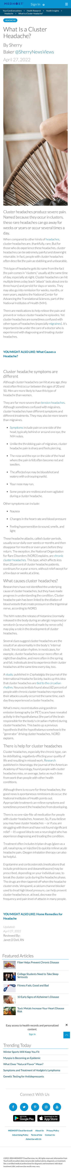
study (9, 674)
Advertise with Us (33, 1139)
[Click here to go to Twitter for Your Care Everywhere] (24, 1107)
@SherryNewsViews (34, 51)
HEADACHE (10, 20)
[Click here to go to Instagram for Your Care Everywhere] (35, 1107)
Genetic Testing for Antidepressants (23, 1076)
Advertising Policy (20, 1135)
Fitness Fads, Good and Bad (33, 985)
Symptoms (16, 427)
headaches (52, 239)
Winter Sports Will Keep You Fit (21, 1051)
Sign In (35, 4)
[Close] (66, 1024)
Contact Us (50, 1135)
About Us (39, 1130)
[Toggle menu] (66, 4)
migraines (55, 323)
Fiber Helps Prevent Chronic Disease (38, 962)
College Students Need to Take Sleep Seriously (37, 975)
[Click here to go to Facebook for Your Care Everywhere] (13, 1107)
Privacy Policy (53, 1130)
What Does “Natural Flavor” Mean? (23, 1064)
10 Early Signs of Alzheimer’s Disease (38, 996)
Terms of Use (36, 1135)
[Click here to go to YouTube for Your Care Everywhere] (57, 1107)
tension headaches (53, 402)
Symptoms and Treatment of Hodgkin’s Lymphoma (31, 1070)
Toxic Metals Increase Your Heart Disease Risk (40, 1010)
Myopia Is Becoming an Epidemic (21, 1057)
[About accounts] (44, 4)
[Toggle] (66, 1035)
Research (50, 760)
